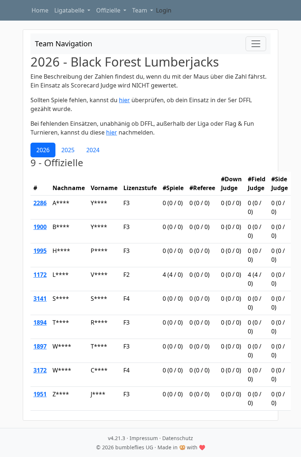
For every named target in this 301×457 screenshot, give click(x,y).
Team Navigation (63, 44)
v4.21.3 (116, 438)
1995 (40, 251)
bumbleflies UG (134, 447)
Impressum (144, 438)
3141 (40, 298)
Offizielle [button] (109, 10)
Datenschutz (177, 438)
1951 (40, 394)
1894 (40, 322)
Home (40, 10)
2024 (92, 150)
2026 (43, 150)
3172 (40, 370)
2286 (40, 203)
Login (163, 10)
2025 (68, 150)
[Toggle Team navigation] (256, 43)
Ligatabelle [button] (70, 10)
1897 (40, 346)
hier (124, 100)
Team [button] (140, 10)
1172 (40, 275)
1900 (40, 227)
